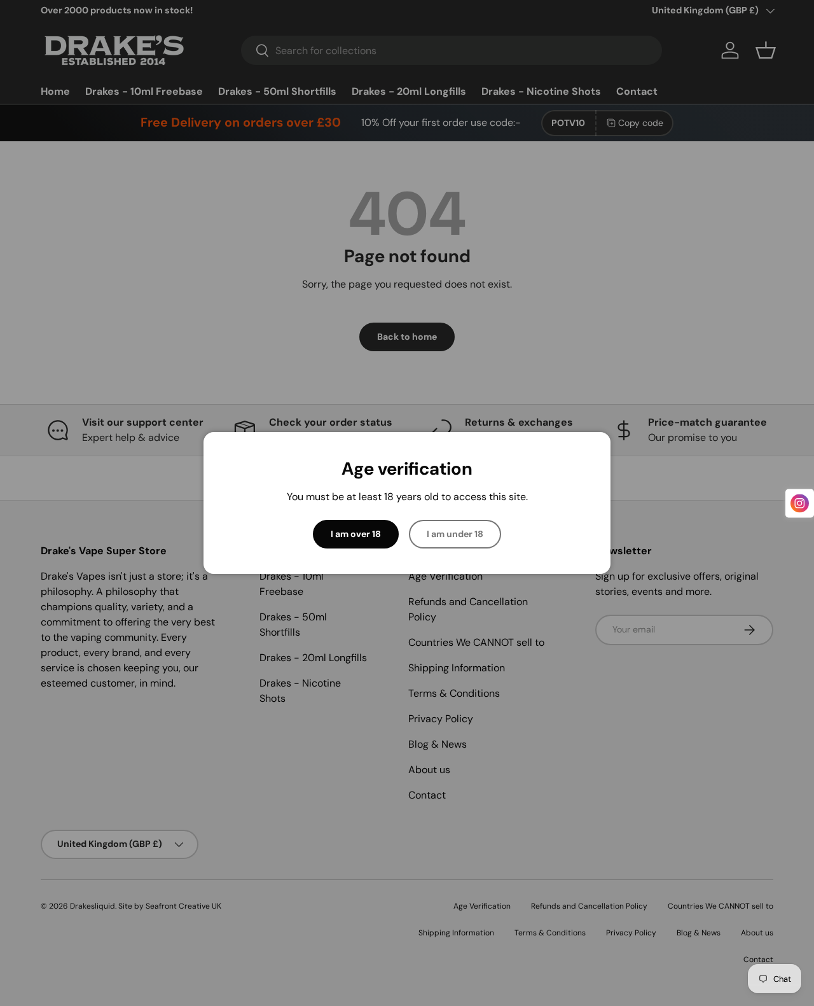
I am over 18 (356, 534)
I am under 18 (455, 534)
